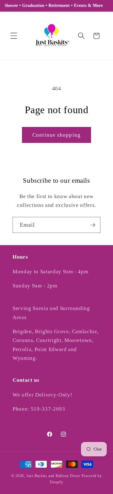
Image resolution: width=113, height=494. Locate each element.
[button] (13, 35)
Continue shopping (56, 135)
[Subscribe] (92, 225)
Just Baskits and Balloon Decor (53, 476)
